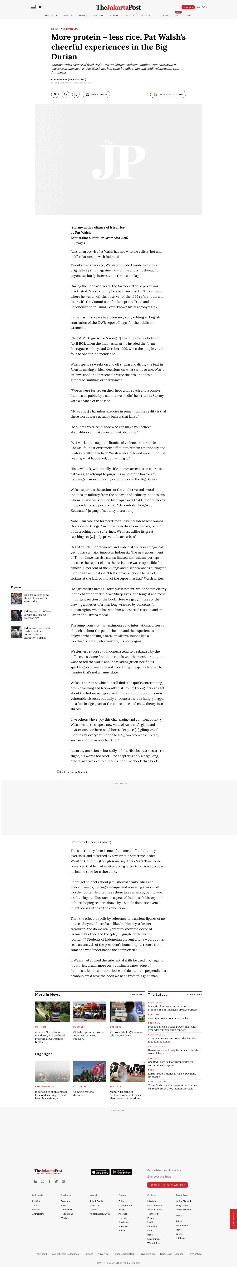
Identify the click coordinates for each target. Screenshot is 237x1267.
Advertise (103, 1253)
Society (36, 1209)
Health (150, 1222)
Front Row (148, 15)
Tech (63, 1205)
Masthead (41, 1253)
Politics (36, 1201)
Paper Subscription (124, 1253)
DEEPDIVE (129, 15)
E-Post (189, 15)
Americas (94, 1205)
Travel (179, 1229)
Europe (93, 1209)
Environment (153, 1238)
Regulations (67, 1213)
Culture (151, 1195)
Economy (65, 1201)
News (55, 28)
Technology (153, 1213)
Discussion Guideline (171, 1253)
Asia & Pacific (97, 1201)
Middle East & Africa (100, 1213)
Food (150, 1230)
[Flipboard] (63, 1181)
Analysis (122, 1213)
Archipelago (38, 1213)
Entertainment (154, 1205)
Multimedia (182, 1225)
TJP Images (181, 1238)
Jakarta (36, 1205)
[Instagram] (42, 1181)
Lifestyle (151, 1201)
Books (150, 1234)
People (150, 1218)
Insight (121, 1209)
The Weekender (169, 15)
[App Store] (100, 1172)
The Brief (123, 1218)
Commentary (125, 1205)
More (179, 1215)
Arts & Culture (154, 1209)
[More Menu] (33, 7)
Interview (123, 1226)
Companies (66, 1209)
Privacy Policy (147, 1253)
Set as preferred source (171, 94)
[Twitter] (56, 1181)
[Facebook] (49, 1181)
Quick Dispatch (184, 1201)
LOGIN (203, 7)
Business (68, 15)
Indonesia (50, 15)
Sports (179, 1233)
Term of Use (195, 1253)
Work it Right (154, 1243)
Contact (88, 1253)
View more (136, 994)
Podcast (122, 1230)
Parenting (152, 1226)
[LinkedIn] (35, 1181)
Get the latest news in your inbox (165, 1170)
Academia (123, 1222)
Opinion (122, 1195)
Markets (65, 1218)
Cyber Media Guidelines (65, 1253)
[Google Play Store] (121, 1172)
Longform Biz (182, 1205)
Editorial (122, 1201)
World (83, 15)
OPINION (98, 15)
